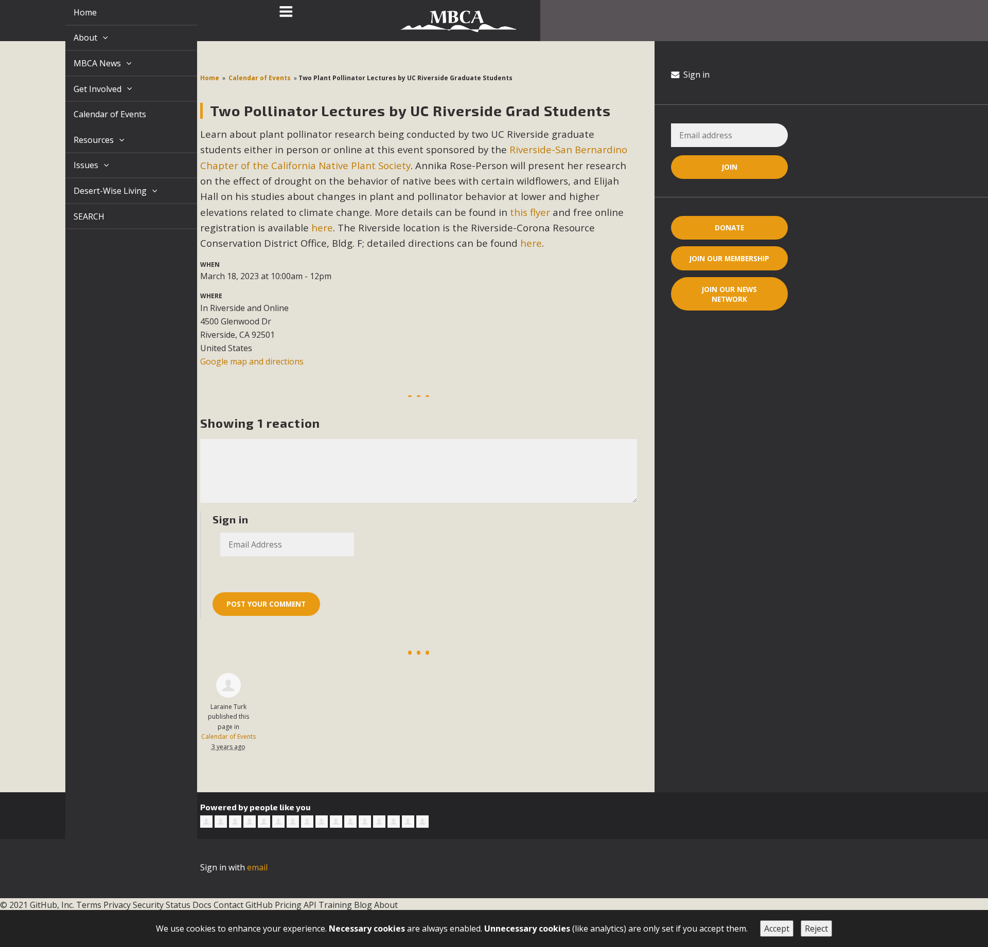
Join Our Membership (729, 258)
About (74, 37)
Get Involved (87, 89)
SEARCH (77, 216)
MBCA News (86, 63)
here (322, 227)
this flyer (530, 212)
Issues (75, 165)
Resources (83, 139)
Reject (816, 928)
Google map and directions (252, 361)
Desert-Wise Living (99, 190)
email (257, 867)
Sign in (695, 74)
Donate (729, 227)
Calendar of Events (98, 114)
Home (73, 12)
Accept (776, 928)
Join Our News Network (729, 294)
